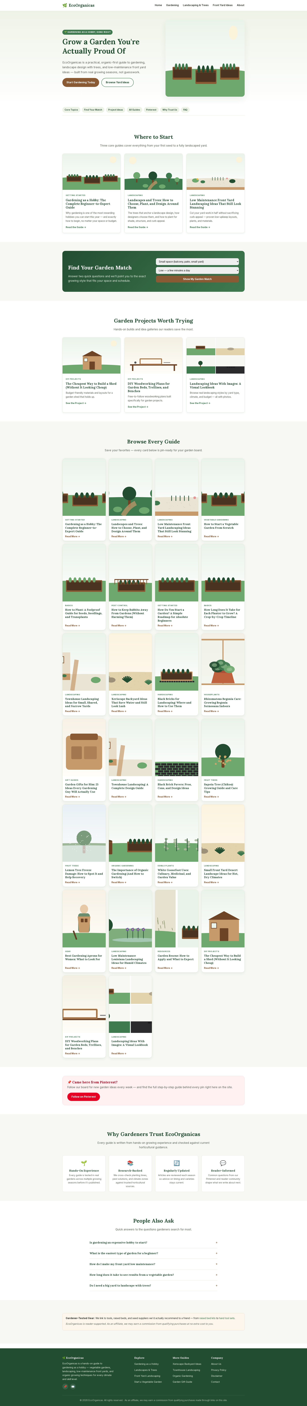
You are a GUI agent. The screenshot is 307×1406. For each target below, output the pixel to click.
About (240, 5)
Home (158, 5)
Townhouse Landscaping (186, 1370)
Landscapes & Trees (145, 1370)
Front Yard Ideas (223, 5)
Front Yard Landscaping (147, 1376)
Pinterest (151, 109)
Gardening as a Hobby (146, 1364)
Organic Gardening (183, 1376)
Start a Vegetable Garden (148, 1381)
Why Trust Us (169, 109)
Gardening (172, 5)
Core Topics (71, 109)
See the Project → (76, 403)
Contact (215, 1381)
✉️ (73, 1386)
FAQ (185, 109)
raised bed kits (207, 1318)
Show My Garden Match (197, 279)
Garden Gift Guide (182, 1381)
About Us (216, 1364)
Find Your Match (93, 109)
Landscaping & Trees (196, 5)
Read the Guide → (76, 227)
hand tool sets (227, 1318)
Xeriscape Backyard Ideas (187, 1364)
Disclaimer (216, 1376)
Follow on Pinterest (83, 1096)
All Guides (134, 109)
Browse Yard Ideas (117, 82)
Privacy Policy (218, 1370)
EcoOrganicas (78, 5)
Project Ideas (115, 109)
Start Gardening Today (81, 82)
